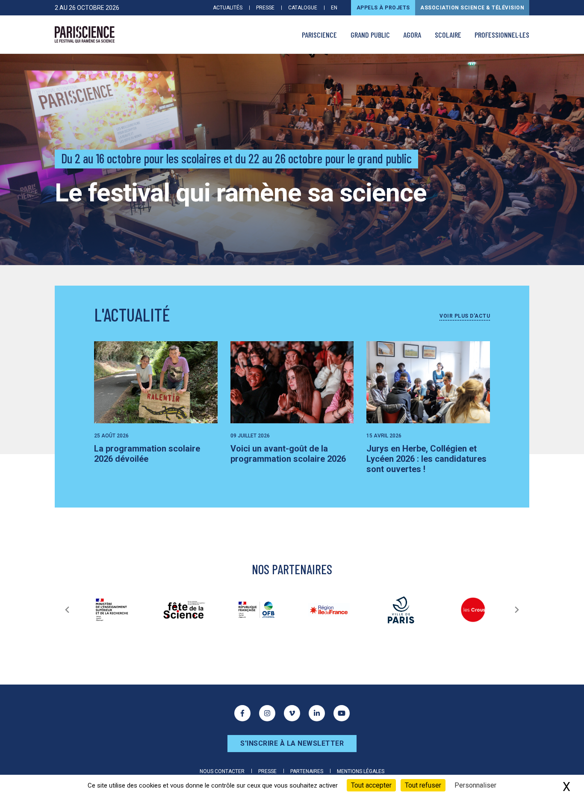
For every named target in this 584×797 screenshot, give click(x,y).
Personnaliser (475, 785)
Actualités (227, 8)
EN (334, 8)
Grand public (370, 34)
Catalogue (302, 8)
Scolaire (448, 34)
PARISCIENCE (319, 34)
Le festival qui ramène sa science (241, 192)
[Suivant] (516, 609)
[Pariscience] (85, 34)
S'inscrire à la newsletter (292, 743)
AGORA (412, 34)
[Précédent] (67, 609)
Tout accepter (371, 785)
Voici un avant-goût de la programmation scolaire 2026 (288, 453)
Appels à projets (383, 8)
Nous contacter (222, 771)
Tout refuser (423, 785)
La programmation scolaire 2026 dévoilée (147, 453)
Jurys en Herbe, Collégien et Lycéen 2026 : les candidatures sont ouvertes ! (426, 458)
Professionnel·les (502, 34)
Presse (265, 8)
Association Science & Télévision (472, 8)
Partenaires (306, 771)
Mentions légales (360, 771)
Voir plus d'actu (464, 316)
